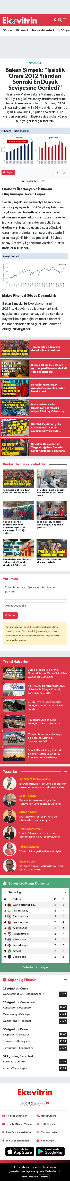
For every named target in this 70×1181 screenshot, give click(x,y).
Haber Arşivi (47, 1140)
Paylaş (10, 172)
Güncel (7, 30)
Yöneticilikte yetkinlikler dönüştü (40, 851)
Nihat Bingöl (28, 812)
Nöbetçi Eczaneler (16, 1116)
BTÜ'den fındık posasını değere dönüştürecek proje (51, 493)
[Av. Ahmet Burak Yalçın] (9, 783)
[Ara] (60, 20)
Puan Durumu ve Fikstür (19, 1132)
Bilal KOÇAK (27, 861)
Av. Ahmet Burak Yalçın (34, 779)
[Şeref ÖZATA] (9, 799)
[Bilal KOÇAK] (9, 865)
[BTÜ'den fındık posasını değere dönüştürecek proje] (52, 478)
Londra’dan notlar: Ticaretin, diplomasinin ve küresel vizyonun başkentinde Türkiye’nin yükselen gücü (40, 835)
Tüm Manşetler (48, 1132)
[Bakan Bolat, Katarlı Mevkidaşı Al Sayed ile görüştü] (52, 510)
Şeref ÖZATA (27, 796)
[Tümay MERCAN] (9, 849)
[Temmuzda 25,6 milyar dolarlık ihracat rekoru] (18, 478)
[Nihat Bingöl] (9, 816)
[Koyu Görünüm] (55, 20)
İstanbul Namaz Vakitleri (20, 1124)
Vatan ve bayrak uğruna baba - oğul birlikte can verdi (41, 868)
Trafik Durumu (48, 1124)
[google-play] (50, 1152)
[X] (29, 1103)
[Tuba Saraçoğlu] (9, 832)
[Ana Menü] (64, 20)
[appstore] (20, 1152)
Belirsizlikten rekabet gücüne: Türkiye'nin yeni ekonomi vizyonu (40, 802)
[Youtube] (47, 1103)
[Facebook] (23, 1103)
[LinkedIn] (41, 1103)
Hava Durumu (48, 1116)
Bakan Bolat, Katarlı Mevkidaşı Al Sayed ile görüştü (50, 525)
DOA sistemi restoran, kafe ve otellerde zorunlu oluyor (38, 818)
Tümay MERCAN (29, 847)
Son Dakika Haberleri (17, 1140)
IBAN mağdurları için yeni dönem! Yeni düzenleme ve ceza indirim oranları (43, 785)
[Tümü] (65, 771)
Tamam (44, 1177)
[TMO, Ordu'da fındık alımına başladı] (52, 548)
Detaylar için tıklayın (35, 967)
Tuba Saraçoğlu (30, 829)
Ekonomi (22, 30)
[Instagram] (35, 1103)
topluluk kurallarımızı (33, 627)
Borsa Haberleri (43, 30)
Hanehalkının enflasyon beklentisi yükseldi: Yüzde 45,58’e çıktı (17, 562)
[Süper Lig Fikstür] (65, 979)
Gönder (10, 615)
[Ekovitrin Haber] (20, 20)
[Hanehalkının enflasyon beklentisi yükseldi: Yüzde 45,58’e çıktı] (18, 548)
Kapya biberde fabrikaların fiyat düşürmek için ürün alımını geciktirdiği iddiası (14, 527)
